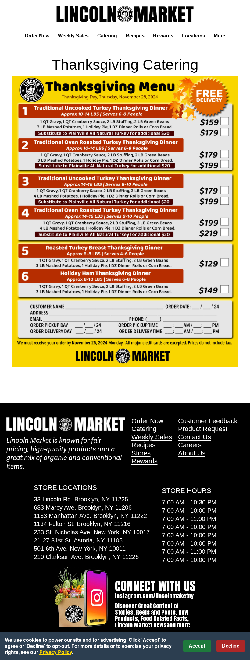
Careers (190, 445)
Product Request (202, 429)
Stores (141, 453)
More (219, 35)
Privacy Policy (55, 651)
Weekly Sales (73, 35)
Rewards (163, 35)
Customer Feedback (208, 421)
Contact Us (194, 437)
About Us (191, 453)
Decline (230, 645)
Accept (197, 645)
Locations (193, 35)
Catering (107, 35)
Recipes (135, 35)
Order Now (37, 35)
